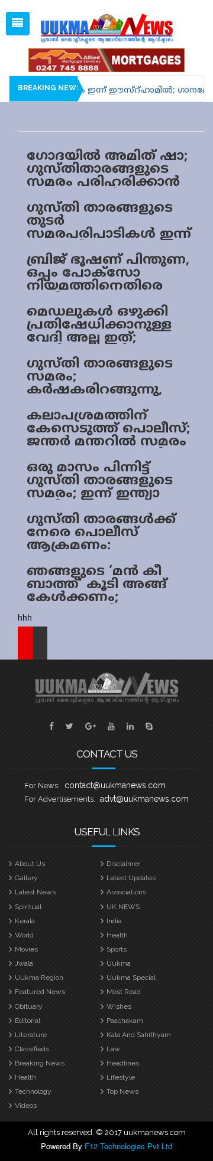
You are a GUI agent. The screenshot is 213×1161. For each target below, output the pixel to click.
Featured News (40, 992)
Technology (33, 1091)
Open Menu (18, 23)
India (114, 921)
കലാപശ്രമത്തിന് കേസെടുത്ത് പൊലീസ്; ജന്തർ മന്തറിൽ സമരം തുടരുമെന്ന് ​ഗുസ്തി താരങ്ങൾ (108, 442)
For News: (42, 785)
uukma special (131, 977)
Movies (26, 949)
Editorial (27, 1020)
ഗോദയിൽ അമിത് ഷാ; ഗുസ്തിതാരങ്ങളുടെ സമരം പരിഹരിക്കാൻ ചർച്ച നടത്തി (107, 176)
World (24, 935)
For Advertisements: (59, 799)
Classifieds (32, 1049)
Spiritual (28, 907)
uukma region (39, 977)
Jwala (24, 963)
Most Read (123, 992)
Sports (116, 949)
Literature (31, 1035)
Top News (122, 1091)
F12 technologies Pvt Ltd (128, 1146)
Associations (126, 892)
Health (117, 935)
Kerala (25, 921)
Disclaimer (123, 864)
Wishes (118, 1006)
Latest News (35, 892)
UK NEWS (123, 907)
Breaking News (39, 1063)
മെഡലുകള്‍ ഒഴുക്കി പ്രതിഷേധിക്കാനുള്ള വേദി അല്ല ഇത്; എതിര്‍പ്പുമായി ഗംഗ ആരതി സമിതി (99, 338)
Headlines (122, 1063)
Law (113, 1049)
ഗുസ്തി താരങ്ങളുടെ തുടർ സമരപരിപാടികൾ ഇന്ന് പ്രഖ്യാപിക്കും (109, 228)
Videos (26, 1105)
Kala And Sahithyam (138, 1035)
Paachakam (124, 1020)
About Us (30, 864)
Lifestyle (120, 1077)
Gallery (26, 878)
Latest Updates (131, 878)
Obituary (29, 1006)
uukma (118, 963)
